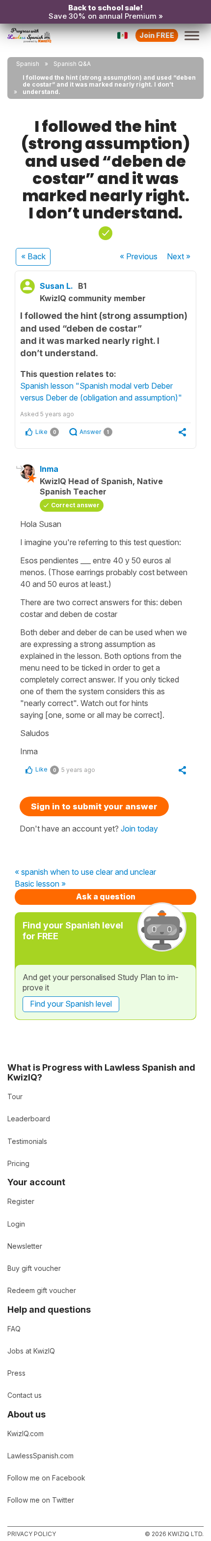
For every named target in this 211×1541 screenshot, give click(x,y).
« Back (33, 256)
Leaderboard (28, 1118)
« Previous (139, 256)
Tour (15, 1096)
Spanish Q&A (72, 63)
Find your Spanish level (71, 1004)
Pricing (18, 1163)
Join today (139, 828)
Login (16, 1224)
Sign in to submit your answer (94, 806)
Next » (178, 256)
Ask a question (105, 896)
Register (20, 1201)
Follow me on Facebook (46, 1478)
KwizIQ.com (25, 1433)
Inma (49, 469)
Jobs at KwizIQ (31, 1351)
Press (16, 1373)
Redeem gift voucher (41, 1290)
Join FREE (156, 35)
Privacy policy (31, 1534)
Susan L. (56, 286)
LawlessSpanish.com (40, 1455)
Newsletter (24, 1246)
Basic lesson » (40, 884)
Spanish (27, 63)
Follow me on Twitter (40, 1500)
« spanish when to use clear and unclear (85, 872)
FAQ (14, 1329)
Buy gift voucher (34, 1268)
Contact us (24, 1395)
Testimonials (27, 1141)
